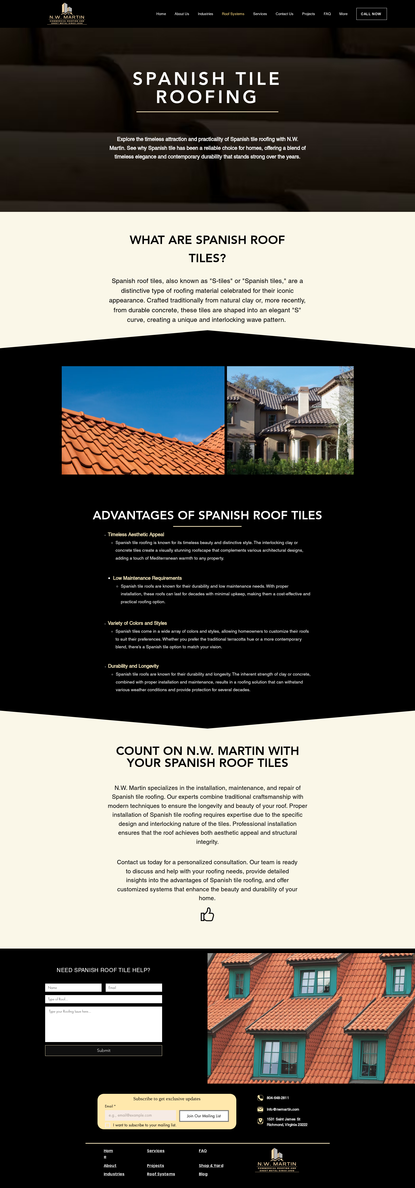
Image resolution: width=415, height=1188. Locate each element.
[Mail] (260, 1109)
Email (110, 1106)
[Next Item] (345, 420)
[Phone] (260, 1098)
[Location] (260, 1121)
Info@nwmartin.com (283, 1109)
